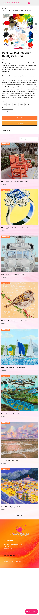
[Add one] (11, 111)
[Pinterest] (5, 556)
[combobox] (29, 139)
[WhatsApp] (3, 130)
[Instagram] (8, 556)
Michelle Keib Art (10, 3)
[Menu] (35, 3)
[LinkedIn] (14, 556)
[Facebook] (11, 556)
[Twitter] (9, 130)
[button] (29, 3)
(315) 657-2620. (8, 546)
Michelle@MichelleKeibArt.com (13, 544)
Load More (19, 515)
